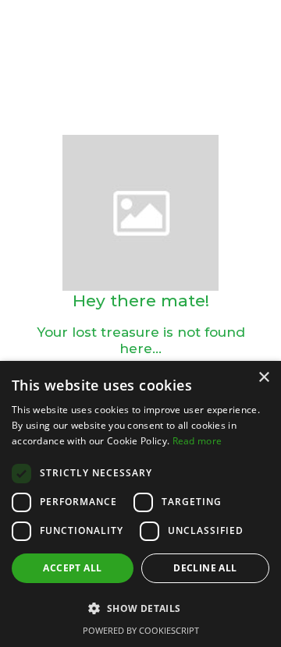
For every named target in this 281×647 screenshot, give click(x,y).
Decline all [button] (205, 568)
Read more (197, 440)
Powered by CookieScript (141, 630)
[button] (140, 608)
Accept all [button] (72, 568)
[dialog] (140, 504)
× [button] (263, 378)
